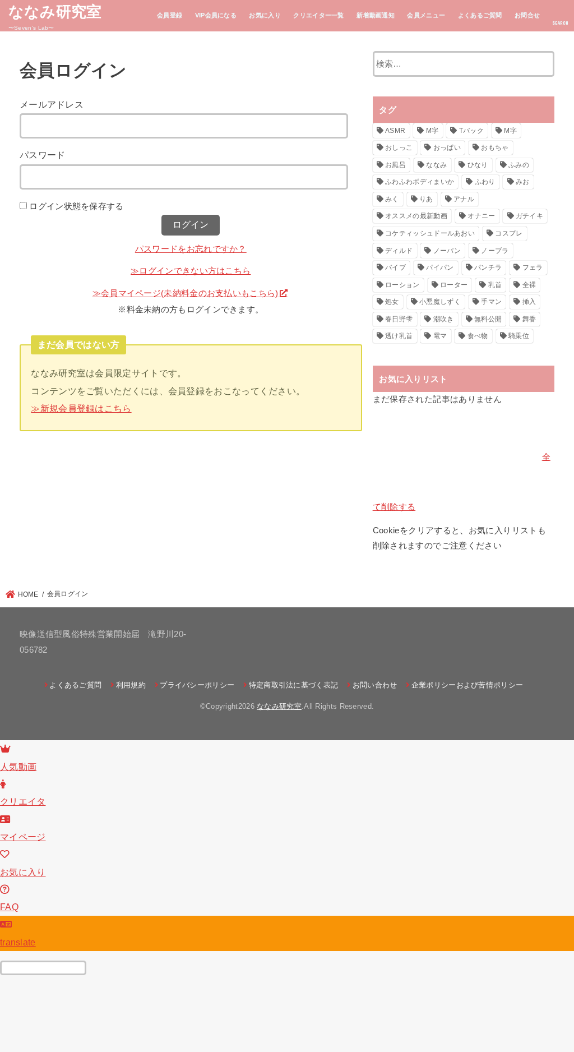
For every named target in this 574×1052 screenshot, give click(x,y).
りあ (426, 199)
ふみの (518, 165)
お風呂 (395, 165)
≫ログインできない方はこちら (191, 270)
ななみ (436, 165)
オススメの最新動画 (416, 216)
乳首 (495, 285)
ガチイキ (529, 216)
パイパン (439, 267)
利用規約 (131, 685)
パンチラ (488, 267)
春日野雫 (399, 319)
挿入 (529, 302)
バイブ (395, 267)
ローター (453, 285)
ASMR (395, 131)
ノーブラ (494, 251)
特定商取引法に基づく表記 (293, 685)
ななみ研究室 (55, 11)
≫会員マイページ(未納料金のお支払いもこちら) (185, 293)
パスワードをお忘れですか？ (191, 248)
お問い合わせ (375, 685)
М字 (510, 131)
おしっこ (399, 147)
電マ (440, 336)
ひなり (477, 165)
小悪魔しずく (440, 302)
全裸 (529, 285)
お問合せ (527, 15)
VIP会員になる (216, 15)
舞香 (529, 319)
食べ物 (477, 336)
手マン (491, 302)
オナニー (481, 216)
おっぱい (447, 147)
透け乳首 (399, 336)
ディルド (399, 251)
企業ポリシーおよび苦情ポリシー (467, 685)
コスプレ (508, 233)
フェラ (532, 267)
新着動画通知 (376, 15)
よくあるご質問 (480, 15)
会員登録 (169, 15)
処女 (392, 302)
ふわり (485, 182)
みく (392, 199)
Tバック (471, 131)
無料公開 (488, 319)
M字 (432, 131)
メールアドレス (52, 104)
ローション (402, 285)
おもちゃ (494, 147)
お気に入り (265, 15)
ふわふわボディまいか (419, 182)
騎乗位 (518, 336)
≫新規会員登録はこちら (81, 408)
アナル (463, 199)
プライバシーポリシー (197, 685)
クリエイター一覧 (318, 15)
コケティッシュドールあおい (430, 233)
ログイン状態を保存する (76, 206)
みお (523, 182)
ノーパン (447, 251)
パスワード (43, 155)
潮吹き (443, 319)
